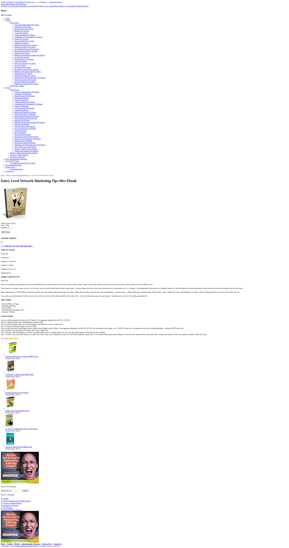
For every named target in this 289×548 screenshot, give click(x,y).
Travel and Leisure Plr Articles (25, 80)
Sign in (44, 2)
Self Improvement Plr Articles (25, 76)
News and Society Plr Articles (25, 63)
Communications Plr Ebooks (24, 102)
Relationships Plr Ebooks (23, 141)
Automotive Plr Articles (22, 27)
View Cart (30, 2)
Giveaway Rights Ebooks (19, 155)
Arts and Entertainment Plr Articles (26, 25)
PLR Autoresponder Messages (16, 159)
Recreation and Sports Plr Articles (26, 70)
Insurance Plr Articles (22, 53)
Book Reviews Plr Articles (23, 29)
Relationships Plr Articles (23, 74)
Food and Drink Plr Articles (24, 41)
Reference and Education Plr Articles (27, 72)
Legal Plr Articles (20, 61)
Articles (10, 544)
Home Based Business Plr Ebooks (26, 116)
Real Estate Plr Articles (22, 67)
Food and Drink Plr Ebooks (24, 108)
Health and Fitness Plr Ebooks (25, 112)
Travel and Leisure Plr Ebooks (25, 147)
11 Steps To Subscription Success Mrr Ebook (21, 429)
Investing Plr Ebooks (21, 124)
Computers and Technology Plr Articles (28, 37)
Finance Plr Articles (21, 39)
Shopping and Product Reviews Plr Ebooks (29, 145)
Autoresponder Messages (30, 544)
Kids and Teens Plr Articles (24, 59)
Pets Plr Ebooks (20, 133)
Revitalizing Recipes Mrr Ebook (16, 393)
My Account (7, 2)
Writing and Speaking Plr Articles (26, 84)
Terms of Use (10, 167)
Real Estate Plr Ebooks (22, 135)
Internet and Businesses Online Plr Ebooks (29, 122)
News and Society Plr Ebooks (25, 129)
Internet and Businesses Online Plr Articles (29, 55)
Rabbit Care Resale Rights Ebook (17, 411)
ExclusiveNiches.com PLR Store (26, 546)
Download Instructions (13, 165)
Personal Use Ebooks (17, 157)
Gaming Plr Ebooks (21, 110)
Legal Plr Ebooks (20, 131)
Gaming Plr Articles (21, 43)
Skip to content (6, 15)
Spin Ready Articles (17, 86)
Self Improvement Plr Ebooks (25, 143)
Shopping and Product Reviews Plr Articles (29, 78)
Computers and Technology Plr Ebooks (28, 104)
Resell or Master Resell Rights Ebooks (23, 153)
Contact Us (9, 171)
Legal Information (16, 169)
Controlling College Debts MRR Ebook (19, 375)
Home (7, 19)
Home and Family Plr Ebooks (25, 114)
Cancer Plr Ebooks (21, 100)
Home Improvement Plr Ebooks (25, 118)
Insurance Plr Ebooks (22, 120)
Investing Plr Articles (21, 57)
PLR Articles (14, 23)
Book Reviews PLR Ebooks (24, 96)
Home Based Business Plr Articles (26, 49)
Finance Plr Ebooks (21, 106)
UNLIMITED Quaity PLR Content (22, 163)
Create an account (55, 2)
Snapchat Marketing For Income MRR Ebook (21, 356)
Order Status (19, 2)
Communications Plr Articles (24, 35)
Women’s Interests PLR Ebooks (25, 149)
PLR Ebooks (14, 90)
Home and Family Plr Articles (25, 47)
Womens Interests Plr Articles (24, 82)
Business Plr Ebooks (21, 98)
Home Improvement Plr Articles (25, 51)
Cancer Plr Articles (21, 33)
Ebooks (8, 175)
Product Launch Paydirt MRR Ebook (18, 447)
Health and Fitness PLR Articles (25, 45)
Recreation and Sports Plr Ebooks (26, 137)
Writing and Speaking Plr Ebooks (26, 151)
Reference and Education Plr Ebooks (27, 139)
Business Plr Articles (21, 31)
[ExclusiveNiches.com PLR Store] (13, 4)
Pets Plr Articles (20, 65)
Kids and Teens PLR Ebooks (24, 127)
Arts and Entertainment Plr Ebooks (26, 92)
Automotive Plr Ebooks (22, 94)
